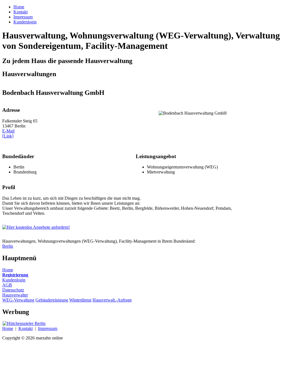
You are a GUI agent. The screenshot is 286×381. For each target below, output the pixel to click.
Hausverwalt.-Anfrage (112, 300)
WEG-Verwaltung (18, 300)
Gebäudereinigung (51, 300)
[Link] (7, 136)
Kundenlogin (13, 280)
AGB (7, 285)
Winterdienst (80, 300)
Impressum (47, 328)
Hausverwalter (15, 295)
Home (7, 269)
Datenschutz (13, 290)
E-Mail (8, 131)
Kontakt (25, 328)
